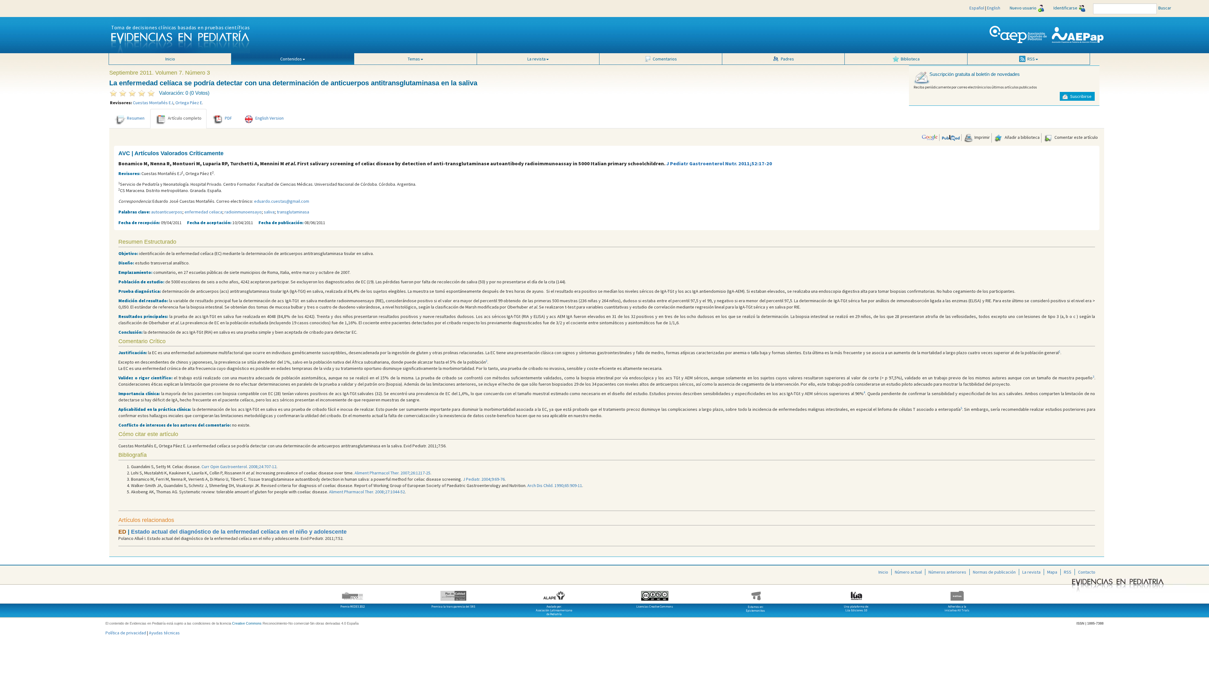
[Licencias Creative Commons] (655, 593)
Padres (787, 59)
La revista (1031, 572)
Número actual (908, 572)
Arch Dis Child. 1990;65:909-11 (554, 485)
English (993, 8)
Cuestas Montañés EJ (153, 102)
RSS (1067, 572)
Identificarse (1065, 8)
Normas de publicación (994, 572)
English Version (269, 118)
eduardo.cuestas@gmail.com (281, 201)
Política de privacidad (125, 633)
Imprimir (981, 137)
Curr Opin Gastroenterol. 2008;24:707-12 (239, 466)
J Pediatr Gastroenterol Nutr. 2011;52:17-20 (719, 163)
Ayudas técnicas (164, 633)
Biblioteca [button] (910, 59)
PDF (228, 118)
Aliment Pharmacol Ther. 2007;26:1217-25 (392, 473)
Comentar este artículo (1075, 137)
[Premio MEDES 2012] (352, 593)
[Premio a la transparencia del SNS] (453, 593)
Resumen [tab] (136, 118)
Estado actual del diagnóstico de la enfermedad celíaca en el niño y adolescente (239, 532)
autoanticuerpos (166, 212)
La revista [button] (536, 59)
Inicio (170, 59)
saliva (269, 212)
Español (976, 8)
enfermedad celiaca (203, 212)
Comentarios (665, 59)
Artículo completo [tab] (185, 118)
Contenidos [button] (291, 59)
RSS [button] (1031, 59)
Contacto (1086, 572)
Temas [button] (414, 59)
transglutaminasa (293, 212)
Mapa (1052, 572)
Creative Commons (247, 623)
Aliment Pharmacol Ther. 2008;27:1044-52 (367, 492)
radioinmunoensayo (243, 212)
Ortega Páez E (188, 102)
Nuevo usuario (1023, 8)
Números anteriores (947, 572)
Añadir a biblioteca (1022, 137)
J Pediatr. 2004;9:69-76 (484, 479)
